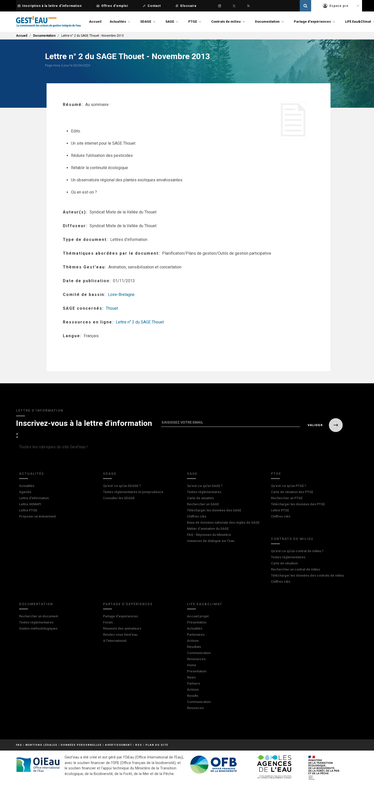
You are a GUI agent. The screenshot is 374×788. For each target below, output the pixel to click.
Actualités (118, 21)
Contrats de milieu (226, 21)
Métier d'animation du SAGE (208, 529)
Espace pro (339, 6)
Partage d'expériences (312, 21)
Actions (193, 641)
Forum (108, 622)
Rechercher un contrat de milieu (295, 569)
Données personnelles (81, 744)
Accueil (95, 21)
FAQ (19, 744)
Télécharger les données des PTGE (298, 504)
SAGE (169, 21)
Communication (199, 653)
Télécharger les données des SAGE (214, 510)
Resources (195, 708)
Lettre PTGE (28, 510)
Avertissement (118, 744)
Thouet (112, 308)
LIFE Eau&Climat (358, 21)
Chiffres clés (196, 516)
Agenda (25, 492)
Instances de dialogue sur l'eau (210, 541)
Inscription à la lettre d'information (52, 6)
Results (192, 696)
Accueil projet (198, 616)
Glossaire (188, 6)
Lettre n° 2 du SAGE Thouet (140, 322)
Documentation (267, 21)
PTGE (192, 21)
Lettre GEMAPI (30, 504)
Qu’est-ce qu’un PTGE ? (288, 486)
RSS (138, 744)
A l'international (114, 641)
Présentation (196, 622)
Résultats (194, 647)
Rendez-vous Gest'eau (120, 634)
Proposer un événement (37, 516)
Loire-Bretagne (121, 294)
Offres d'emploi (114, 6)
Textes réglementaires (204, 492)
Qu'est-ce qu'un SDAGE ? (122, 486)
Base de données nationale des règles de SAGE (223, 522)
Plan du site (157, 744)
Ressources (196, 659)
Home (191, 665)
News (191, 677)
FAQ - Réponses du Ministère (209, 535)
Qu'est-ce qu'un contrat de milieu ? (297, 551)
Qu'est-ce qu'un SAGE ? (204, 486)
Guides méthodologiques (38, 628)
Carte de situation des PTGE (292, 492)
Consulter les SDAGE (119, 498)
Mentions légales (41, 744)
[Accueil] (48, 21)
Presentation (196, 671)
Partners (193, 683)
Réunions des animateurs (122, 628)
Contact (154, 6)
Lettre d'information (34, 498)
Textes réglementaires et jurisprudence (133, 492)
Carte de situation (200, 498)
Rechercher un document (38, 616)
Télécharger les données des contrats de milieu (307, 575)
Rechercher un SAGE (203, 504)
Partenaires (196, 634)
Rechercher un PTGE (287, 498)
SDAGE (145, 21)
